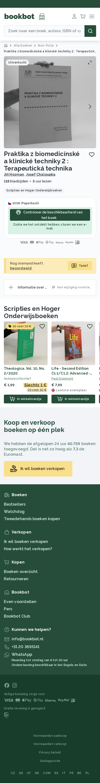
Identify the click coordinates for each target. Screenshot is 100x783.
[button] (50, 102)
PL (87, 773)
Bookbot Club (17, 616)
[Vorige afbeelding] (10, 106)
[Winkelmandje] (83, 16)
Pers (8, 609)
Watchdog (14, 511)
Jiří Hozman (14, 174)
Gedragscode (50, 761)
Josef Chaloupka (41, 174)
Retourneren (16, 579)
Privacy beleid (50, 752)
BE (79, 773)
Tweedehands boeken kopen (32, 519)
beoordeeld (21, 268)
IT (64, 773)
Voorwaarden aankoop (50, 735)
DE (37, 773)
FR (71, 773)
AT (29, 773)
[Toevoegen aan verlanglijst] (91, 154)
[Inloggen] (74, 16)
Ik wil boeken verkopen (26, 541)
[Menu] (91, 16)
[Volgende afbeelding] (89, 106)
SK (21, 773)
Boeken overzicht (21, 571)
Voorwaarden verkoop (50, 744)
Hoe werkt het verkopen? (28, 549)
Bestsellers (14, 504)
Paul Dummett (62, 378)
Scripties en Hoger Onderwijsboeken (32, 312)
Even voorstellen (20, 601)
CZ (13, 773)
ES (56, 773)
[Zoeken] (90, 31)
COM (46, 773)
